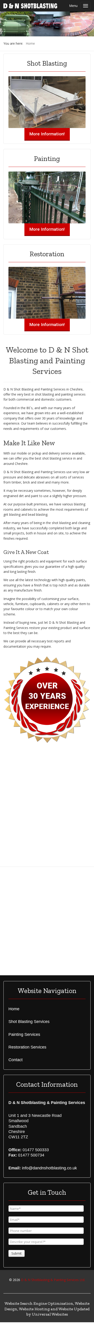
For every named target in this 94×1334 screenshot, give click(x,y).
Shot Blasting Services (29, 1021)
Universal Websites (50, 1314)
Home (13, 1009)
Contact (15, 1059)
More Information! (47, 134)
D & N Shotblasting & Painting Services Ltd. (53, 1280)
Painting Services (24, 1034)
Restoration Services (27, 1047)
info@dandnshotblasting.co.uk (49, 1168)
